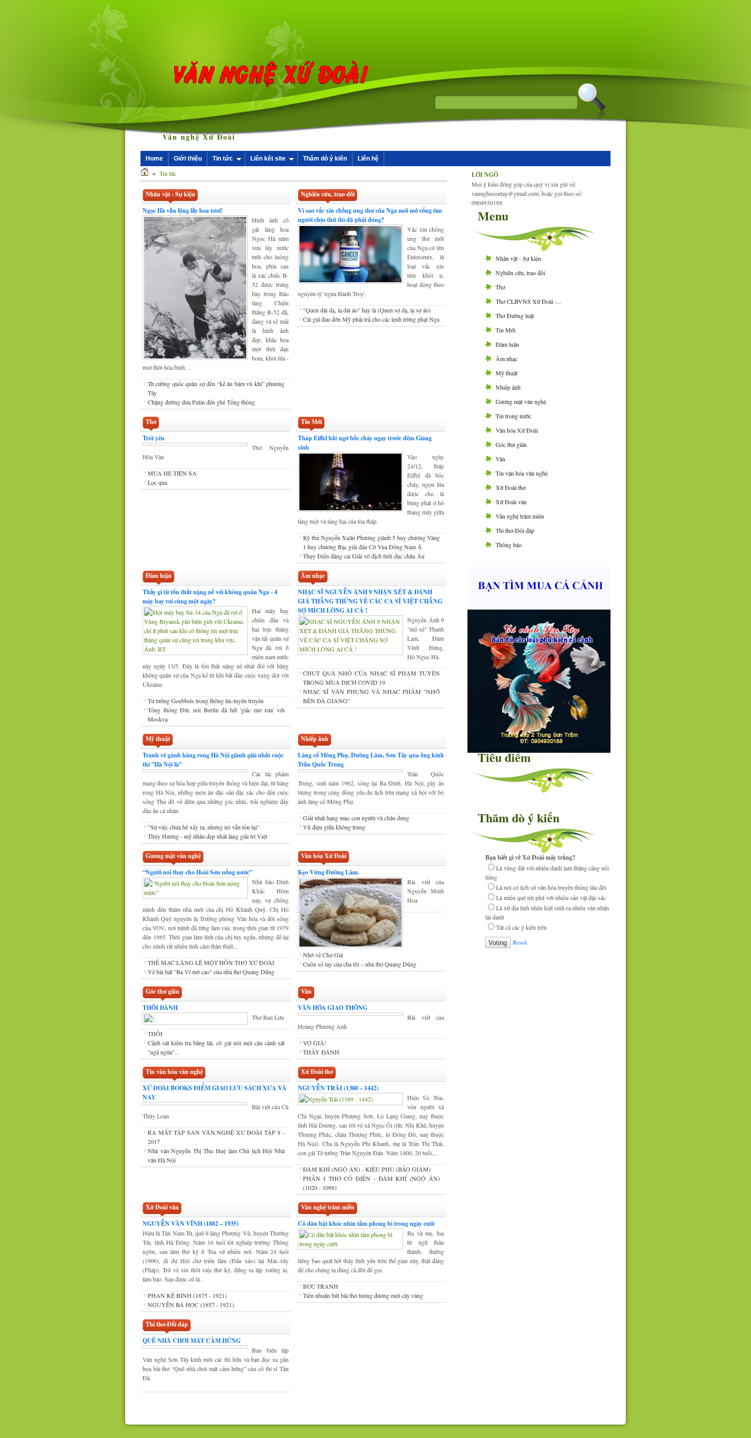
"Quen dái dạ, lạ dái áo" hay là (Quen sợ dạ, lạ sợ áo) (367, 310)
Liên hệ (368, 158)
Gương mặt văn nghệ (521, 401)
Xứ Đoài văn (511, 502)
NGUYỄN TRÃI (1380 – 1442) (338, 1088)
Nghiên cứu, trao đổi (520, 272)
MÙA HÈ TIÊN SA (172, 473)
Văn (500, 459)
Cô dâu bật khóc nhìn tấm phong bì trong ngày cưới (366, 1223)
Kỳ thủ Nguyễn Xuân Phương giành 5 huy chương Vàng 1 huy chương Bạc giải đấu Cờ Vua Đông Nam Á (371, 542)
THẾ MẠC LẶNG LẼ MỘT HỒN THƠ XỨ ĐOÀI (211, 962)
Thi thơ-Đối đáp (515, 530)
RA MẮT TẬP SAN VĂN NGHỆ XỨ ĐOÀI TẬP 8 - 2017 (216, 1136)
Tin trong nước (513, 416)
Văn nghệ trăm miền (520, 516)
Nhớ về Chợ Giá (323, 955)
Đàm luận (507, 344)
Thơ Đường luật (515, 315)
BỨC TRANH (320, 1286)
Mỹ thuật (507, 373)
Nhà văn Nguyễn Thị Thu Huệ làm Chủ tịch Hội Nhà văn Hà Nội (216, 1155)
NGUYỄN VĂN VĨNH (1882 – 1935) (191, 1223)
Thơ (500, 287)
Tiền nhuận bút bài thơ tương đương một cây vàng (363, 1295)
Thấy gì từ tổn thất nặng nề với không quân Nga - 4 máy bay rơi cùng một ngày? (210, 596)
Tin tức (223, 158)
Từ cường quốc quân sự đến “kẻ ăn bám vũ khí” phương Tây (216, 388)
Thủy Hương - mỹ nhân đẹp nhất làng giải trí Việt (207, 836)
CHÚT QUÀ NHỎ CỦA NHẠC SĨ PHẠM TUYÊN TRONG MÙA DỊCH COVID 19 (371, 677)
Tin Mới (505, 330)
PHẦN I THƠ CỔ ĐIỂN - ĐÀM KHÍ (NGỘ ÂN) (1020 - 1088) (371, 1183)
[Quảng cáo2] (539, 606)
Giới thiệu (188, 158)
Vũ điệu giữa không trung (334, 836)
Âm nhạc (507, 358)
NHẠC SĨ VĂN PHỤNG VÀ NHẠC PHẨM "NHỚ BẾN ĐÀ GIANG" (371, 696)
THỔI (155, 1033)
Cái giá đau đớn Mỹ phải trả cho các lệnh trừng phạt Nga (371, 319)
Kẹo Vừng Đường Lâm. (328, 872)
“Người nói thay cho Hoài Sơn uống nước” (197, 872)
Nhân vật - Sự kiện (518, 258)
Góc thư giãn (511, 444)
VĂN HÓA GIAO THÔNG (332, 1007)
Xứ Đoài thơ (511, 487)
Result (520, 942)
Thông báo (509, 545)
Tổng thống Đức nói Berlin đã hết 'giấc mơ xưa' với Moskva (216, 714)
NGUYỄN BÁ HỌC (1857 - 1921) (191, 1304)
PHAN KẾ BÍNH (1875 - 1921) (187, 1295)
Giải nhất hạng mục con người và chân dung (356, 827)
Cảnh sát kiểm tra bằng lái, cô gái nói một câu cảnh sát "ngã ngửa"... (216, 1047)
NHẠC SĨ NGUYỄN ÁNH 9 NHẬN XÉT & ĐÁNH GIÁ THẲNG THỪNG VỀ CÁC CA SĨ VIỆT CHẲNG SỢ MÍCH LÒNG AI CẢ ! (370, 601)
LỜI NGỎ (485, 174)
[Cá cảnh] (539, 750)
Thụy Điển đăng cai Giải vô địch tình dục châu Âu (364, 556)
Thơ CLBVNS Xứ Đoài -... (528, 301)
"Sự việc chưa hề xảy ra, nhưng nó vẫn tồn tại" (204, 827)
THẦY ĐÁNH (321, 1052)
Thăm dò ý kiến (325, 158)
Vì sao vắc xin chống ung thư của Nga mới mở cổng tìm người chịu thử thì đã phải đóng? (370, 215)
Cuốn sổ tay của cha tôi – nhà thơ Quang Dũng (359, 964)
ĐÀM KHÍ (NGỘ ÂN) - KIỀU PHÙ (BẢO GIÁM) (367, 1169)
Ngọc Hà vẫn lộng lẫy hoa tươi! (183, 210)
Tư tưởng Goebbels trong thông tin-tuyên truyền (206, 700)
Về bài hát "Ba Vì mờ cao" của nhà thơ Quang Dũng (211, 972)
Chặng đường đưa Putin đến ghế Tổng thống (201, 402)
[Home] (144, 173)
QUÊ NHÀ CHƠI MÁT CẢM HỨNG (192, 1340)
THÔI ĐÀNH (160, 1007)
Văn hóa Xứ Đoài (517, 430)
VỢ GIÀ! (314, 1043)
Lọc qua (157, 482)
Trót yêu (154, 438)
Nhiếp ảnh (508, 387)
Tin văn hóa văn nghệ (522, 473)
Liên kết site (268, 158)
